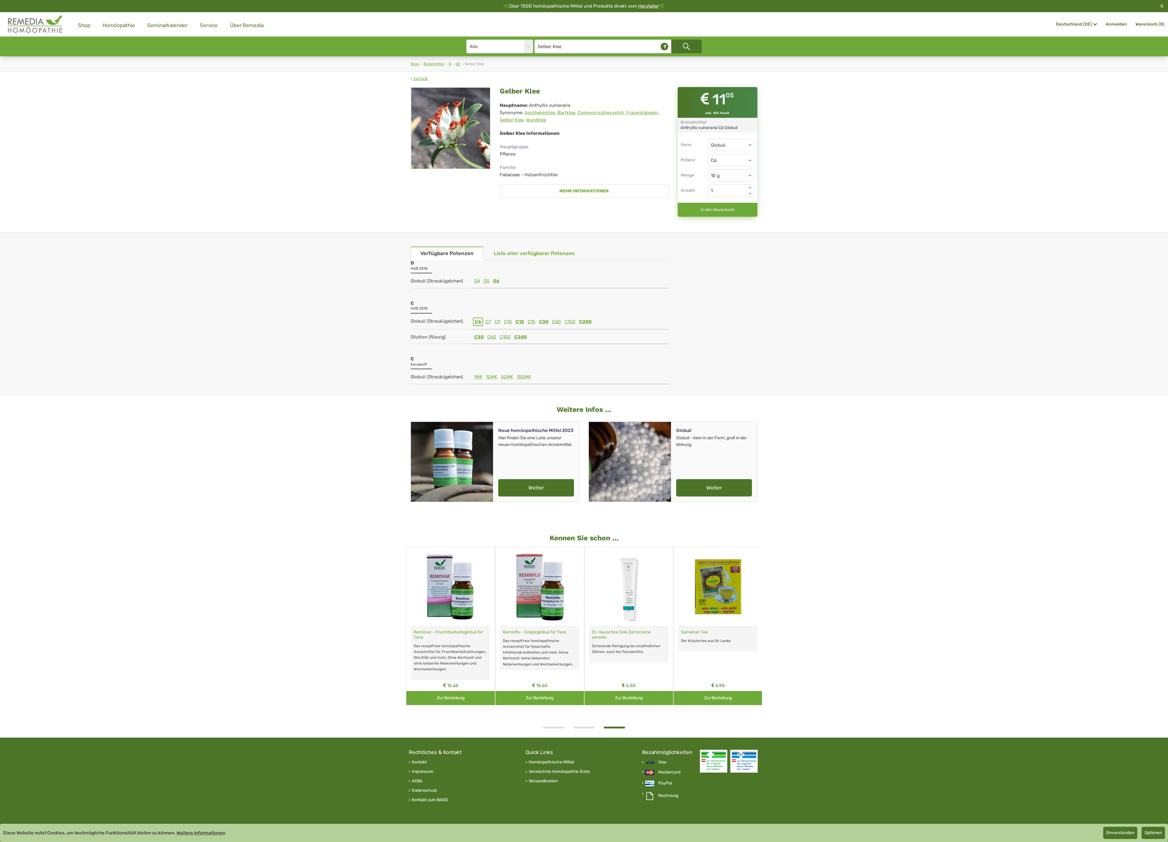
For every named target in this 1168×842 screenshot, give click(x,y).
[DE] (35, 24)
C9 (497, 322)
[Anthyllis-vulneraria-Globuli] (450, 128)
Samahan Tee (694, 632)
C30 (543, 322)
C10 (508, 322)
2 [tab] (584, 727)
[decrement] (750, 194)
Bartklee (566, 112)
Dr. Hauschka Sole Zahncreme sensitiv (621, 635)
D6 (496, 281)
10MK (491, 377)
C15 (531, 322)
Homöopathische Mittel (551, 762)
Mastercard (669, 772)
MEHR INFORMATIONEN (584, 191)
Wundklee (536, 120)
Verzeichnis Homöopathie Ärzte (559, 772)
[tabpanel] (628, 626)
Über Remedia (247, 25)
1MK (478, 377)
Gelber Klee (511, 120)
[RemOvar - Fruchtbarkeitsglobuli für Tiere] (450, 586)
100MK (524, 377)
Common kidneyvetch (601, 112)
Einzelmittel (434, 64)
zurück (420, 78)
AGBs (417, 781)
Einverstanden (1120, 832)
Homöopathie (119, 25)
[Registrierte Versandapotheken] (713, 761)
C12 (520, 322)
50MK (507, 377)
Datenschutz (424, 790)
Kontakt (419, 762)
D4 (477, 281)
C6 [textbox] (714, 160)
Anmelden (1116, 24)
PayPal (665, 783)
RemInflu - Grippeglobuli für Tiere (534, 632)
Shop (84, 25)
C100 (570, 322)
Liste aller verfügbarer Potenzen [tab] (534, 253)
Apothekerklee (539, 112)
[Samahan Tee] (718, 586)
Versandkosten (543, 781)
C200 (585, 322)
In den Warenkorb (717, 209)
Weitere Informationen (200, 833)
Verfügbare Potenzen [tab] (447, 253)
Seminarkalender (167, 25)
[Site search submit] (686, 46)
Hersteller (648, 6)
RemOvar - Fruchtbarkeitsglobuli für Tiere (448, 635)
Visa (662, 762)
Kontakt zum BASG (430, 800)
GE (458, 64)
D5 (486, 281)
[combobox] (731, 160)
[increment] (750, 187)
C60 (556, 322)
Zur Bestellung (450, 697)
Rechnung (668, 796)
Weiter (536, 488)
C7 (488, 322)
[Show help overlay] (664, 46)
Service (209, 25)
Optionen (1153, 832)
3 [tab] (614, 727)
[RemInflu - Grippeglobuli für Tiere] (539, 586)
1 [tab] (553, 727)
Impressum (422, 772)
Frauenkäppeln (642, 112)
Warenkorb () (1149, 24)
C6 (478, 322)
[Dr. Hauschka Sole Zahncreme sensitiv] (629, 586)
